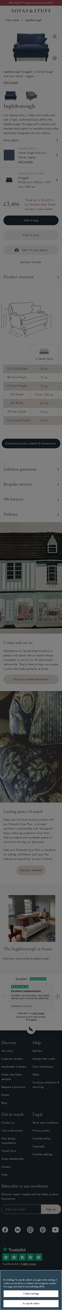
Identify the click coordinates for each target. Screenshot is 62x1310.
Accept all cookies (31, 1303)
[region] (31, 1290)
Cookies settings (31, 1294)
